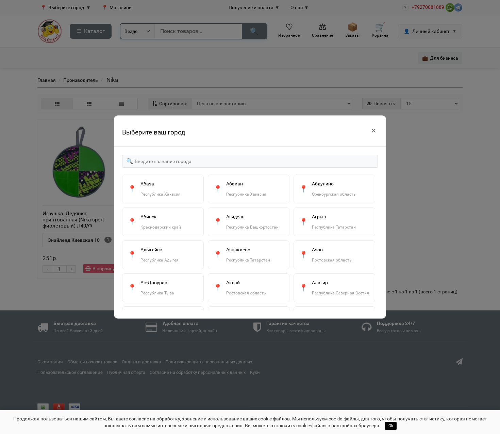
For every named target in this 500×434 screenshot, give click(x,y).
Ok (390, 425)
